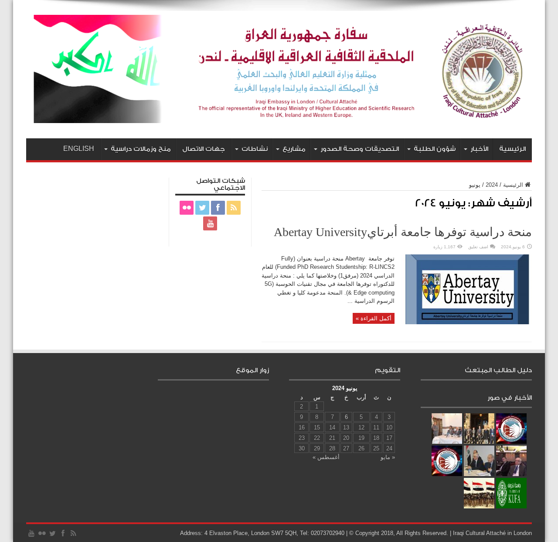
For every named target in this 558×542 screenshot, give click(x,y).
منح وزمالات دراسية (141, 149)
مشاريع (294, 149)
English (78, 149)
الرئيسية (512, 149)
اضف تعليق (478, 246)
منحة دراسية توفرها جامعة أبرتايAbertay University (403, 232)
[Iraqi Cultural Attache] (279, 116)
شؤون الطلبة (435, 149)
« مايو (388, 457)
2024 (492, 185)
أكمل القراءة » (373, 318)
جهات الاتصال (203, 149)
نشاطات (255, 149)
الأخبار (479, 149)
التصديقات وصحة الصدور (359, 149)
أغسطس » (326, 457)
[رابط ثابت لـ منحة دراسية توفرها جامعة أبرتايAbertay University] (466, 322)
